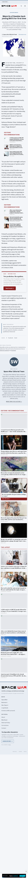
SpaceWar (4, 699)
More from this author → (14, 401)
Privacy (15, 751)
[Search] (21, 6)
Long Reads (4, 708)
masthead (13, 350)
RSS (10, 744)
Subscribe (5, 1)
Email (15, 338)
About (3, 717)
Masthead (4, 720)
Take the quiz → (9, 288)
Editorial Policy (5, 722)
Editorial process (22, 34)
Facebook (10, 338)
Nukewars (4, 702)
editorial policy (14, 398)
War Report (4, 705)
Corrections (5, 725)
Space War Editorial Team (10, 34)
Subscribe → (8, 741)
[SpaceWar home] (9, 6)
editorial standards (4, 350)
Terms (20, 751)
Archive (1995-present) (8, 710)
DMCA (25, 751)
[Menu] (25, 5)
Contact (3, 728)
